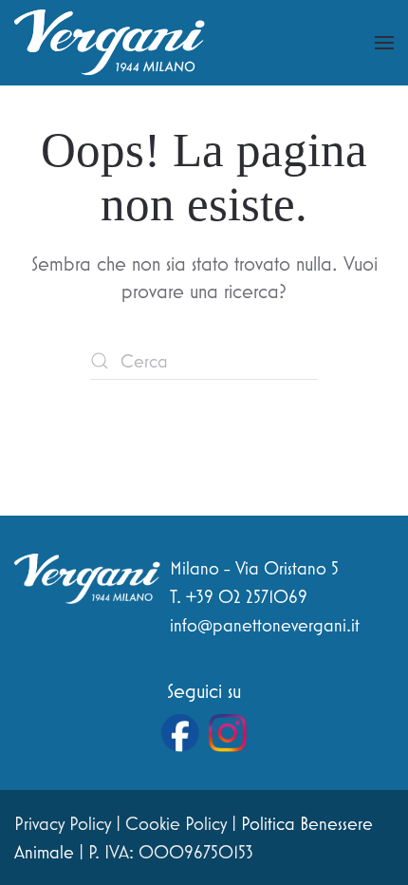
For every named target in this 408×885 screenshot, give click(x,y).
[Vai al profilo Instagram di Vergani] (228, 733)
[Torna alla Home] (109, 42)
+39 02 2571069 (246, 596)
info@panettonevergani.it (265, 624)
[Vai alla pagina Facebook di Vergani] (180, 733)
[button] (384, 42)
